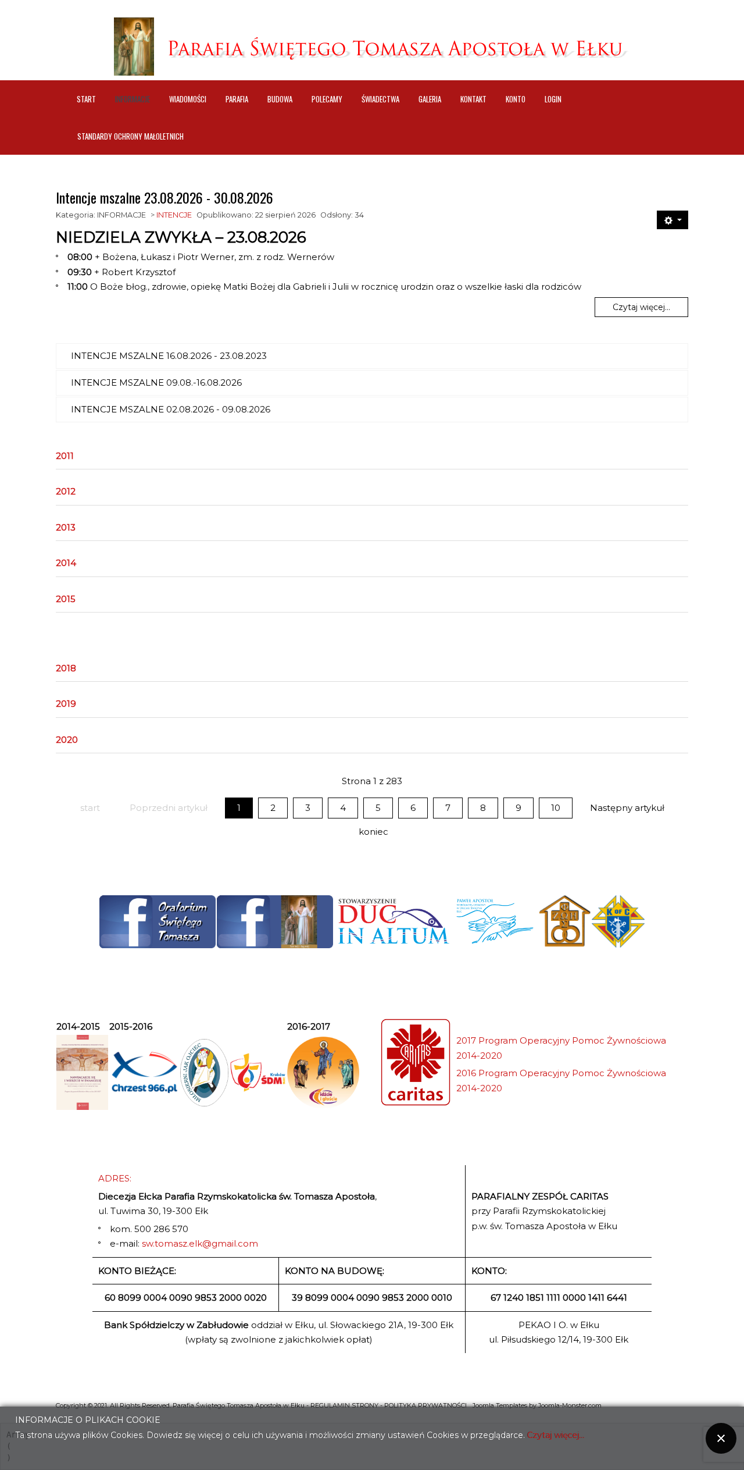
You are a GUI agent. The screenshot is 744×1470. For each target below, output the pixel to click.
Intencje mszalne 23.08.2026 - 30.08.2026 (164, 197)
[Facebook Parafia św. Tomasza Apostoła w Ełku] (275, 921)
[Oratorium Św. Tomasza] (157, 921)
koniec (373, 831)
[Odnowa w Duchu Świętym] (495, 921)
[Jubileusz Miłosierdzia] (204, 1072)
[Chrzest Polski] (144, 1072)
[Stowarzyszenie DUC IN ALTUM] (393, 921)
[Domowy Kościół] (564, 921)
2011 (65, 455)
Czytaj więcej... (641, 307)
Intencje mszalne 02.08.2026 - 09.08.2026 (170, 409)
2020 (67, 739)
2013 (66, 527)
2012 (66, 491)
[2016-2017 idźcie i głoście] (323, 1073)
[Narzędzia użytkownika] (672, 220)
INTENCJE (174, 215)
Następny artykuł (627, 807)
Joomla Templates (500, 1405)
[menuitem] (86, 99)
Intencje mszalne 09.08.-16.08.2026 (156, 382)
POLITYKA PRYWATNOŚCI (425, 1405)
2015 (66, 598)
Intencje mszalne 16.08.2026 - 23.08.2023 (169, 355)
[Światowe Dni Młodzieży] (258, 1072)
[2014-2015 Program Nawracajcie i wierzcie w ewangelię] (82, 1072)
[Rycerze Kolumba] (618, 921)
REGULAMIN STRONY (344, 1405)
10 (555, 807)
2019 (66, 703)
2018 (66, 668)
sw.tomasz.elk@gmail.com (200, 1243)
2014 (66, 562)
